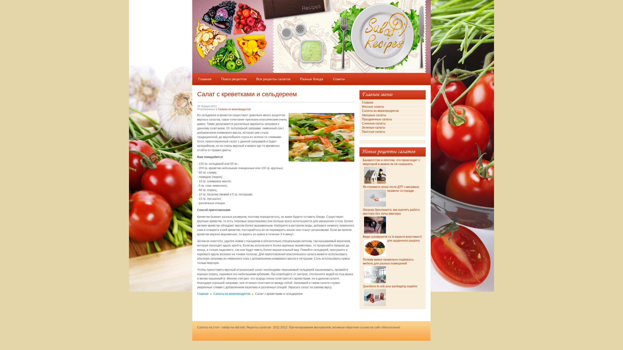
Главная (203, 294)
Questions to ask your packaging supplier (390, 286)
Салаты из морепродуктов (234, 109)
